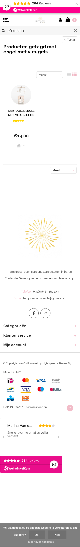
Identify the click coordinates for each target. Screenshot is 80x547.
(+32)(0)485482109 (46, 291)
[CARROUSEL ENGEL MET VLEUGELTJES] (21, 95)
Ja (36, 534)
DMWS (7, 371)
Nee (57, 534)
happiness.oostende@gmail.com (44, 298)
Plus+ (18, 371)
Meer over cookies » (41, 541)
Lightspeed (49, 363)
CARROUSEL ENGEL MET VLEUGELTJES (21, 113)
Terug (71, 39)
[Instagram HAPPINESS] (45, 313)
